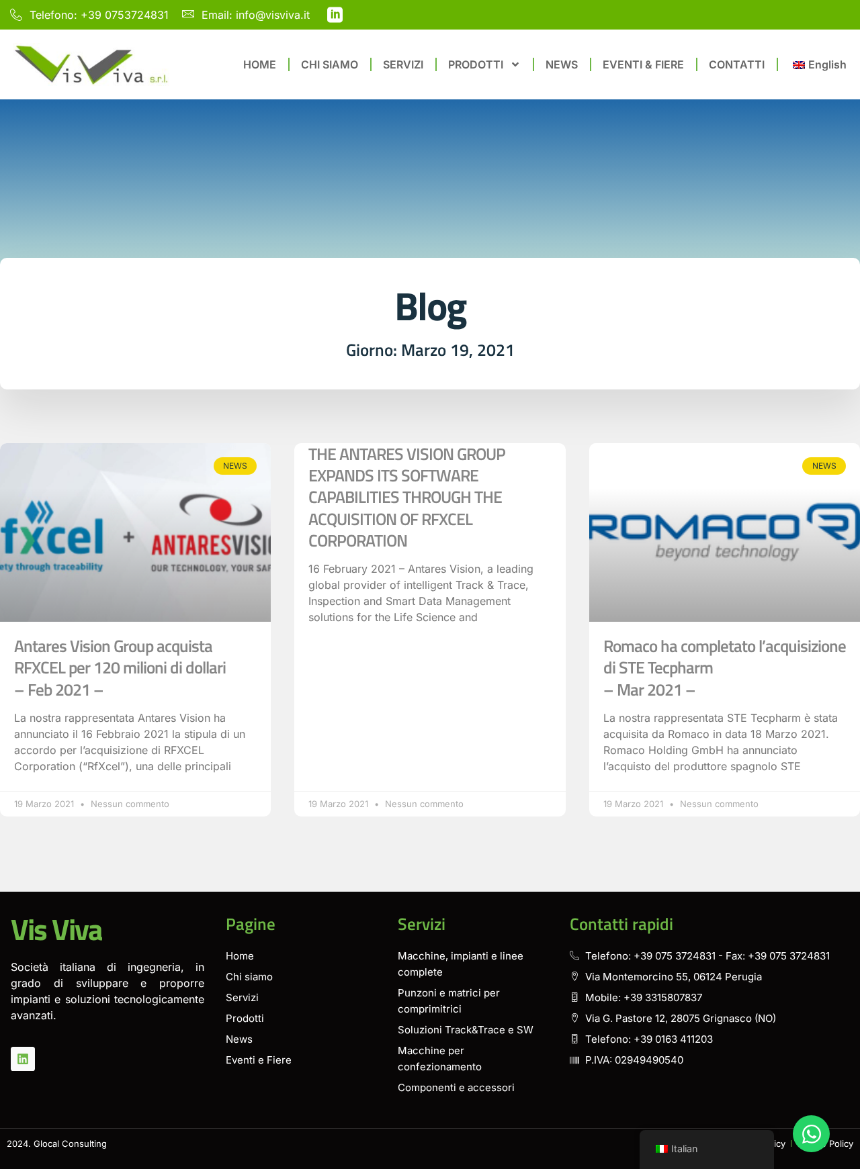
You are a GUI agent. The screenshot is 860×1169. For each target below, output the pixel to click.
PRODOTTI (475, 64)
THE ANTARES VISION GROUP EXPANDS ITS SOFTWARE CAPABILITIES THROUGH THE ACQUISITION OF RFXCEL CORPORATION (406, 497)
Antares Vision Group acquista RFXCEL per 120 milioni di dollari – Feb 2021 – (120, 667)
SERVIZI (403, 64)
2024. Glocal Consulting (57, 1143)
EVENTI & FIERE (643, 64)
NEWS (562, 64)
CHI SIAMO (329, 64)
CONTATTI (737, 64)
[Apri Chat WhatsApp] (811, 1133)
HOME (259, 64)
